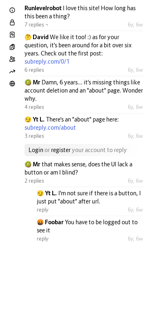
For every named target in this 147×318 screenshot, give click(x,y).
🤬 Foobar (51, 222)
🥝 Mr (33, 82)
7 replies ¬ (36, 24)
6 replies (34, 69)
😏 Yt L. (35, 119)
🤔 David (37, 36)
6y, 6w (135, 24)
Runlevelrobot (43, 7)
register (61, 149)
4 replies (34, 107)
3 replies (34, 135)
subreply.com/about (50, 127)
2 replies (34, 180)
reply (43, 209)
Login (36, 149)
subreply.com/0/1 (46, 61)
